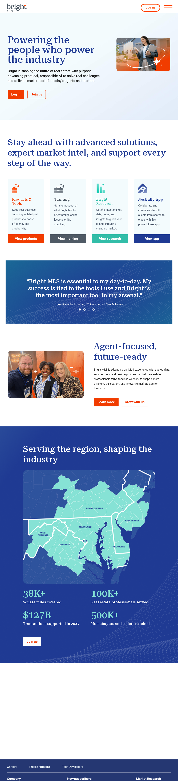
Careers (12, 766)
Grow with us (134, 402)
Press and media (39, 766)
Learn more (106, 402)
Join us (36, 94)
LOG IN (150, 7)
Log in (15, 94)
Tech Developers (72, 766)
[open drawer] (168, 6)
